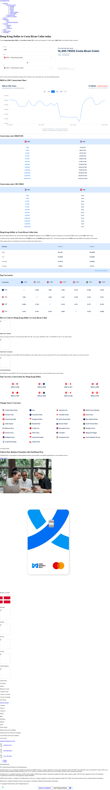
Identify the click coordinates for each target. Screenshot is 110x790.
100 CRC (27, 209)
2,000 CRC (27, 221)
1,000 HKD (27, 170)
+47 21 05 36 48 (7, 756)
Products (5, 3)
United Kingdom (14, 12)
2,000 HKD (27, 173)
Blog (7, 21)
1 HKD (27, 147)
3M (57, 91)
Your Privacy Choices (60, 788)
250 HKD (27, 164)
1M (53, 91)
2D (44, 91)
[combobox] (27, 57)
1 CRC (27, 195)
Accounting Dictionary (12, 22)
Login (4, 29)
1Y (65, 91)
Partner (8, 26)
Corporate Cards (10, 15)
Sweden (12, 7)
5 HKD (27, 150)
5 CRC (27, 198)
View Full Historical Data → (101, 270)
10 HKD (27, 153)
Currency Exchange (11, 16)
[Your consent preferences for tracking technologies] (2, 787)
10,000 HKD (27, 178)
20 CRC (27, 204)
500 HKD (27, 167)
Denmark (12, 6)
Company (5, 23)
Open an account (4, 702)
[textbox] (27, 58)
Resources (5, 19)
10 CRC (27, 201)
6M (61, 91)
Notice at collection (45, 788)
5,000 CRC (27, 223)
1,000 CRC (27, 218)
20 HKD (27, 156)
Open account (6, 31)
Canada (12, 10)
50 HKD (27, 158)
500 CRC (27, 215)
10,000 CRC (27, 226)
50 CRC (27, 207)
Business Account (11, 5)
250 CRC (27, 212)
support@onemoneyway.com (7, 741)
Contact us (9, 28)
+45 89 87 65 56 (7, 745)
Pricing (5, 18)
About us (8, 25)
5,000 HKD (27, 175)
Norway (12, 9)
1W (49, 91)
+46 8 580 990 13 (7, 750)
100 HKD (27, 161)
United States (13, 13)
